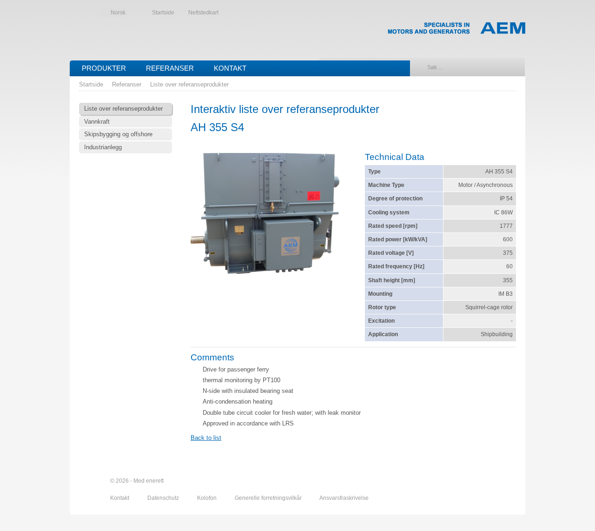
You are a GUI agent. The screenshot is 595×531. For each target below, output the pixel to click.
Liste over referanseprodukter (189, 84)
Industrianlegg (103, 147)
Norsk (118, 12)
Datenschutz (163, 498)
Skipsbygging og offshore (118, 134)
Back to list (206, 437)
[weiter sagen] (459, 481)
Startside (163, 12)
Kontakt (230, 68)
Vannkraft (97, 121)
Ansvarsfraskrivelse (344, 498)
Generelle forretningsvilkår (269, 498)
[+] (265, 214)
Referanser (170, 68)
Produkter (104, 68)
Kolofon (207, 498)
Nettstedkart (203, 12)
